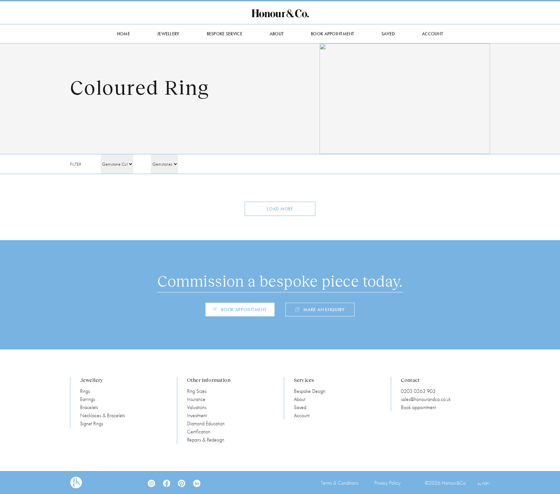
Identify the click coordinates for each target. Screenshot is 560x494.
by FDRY (484, 483)
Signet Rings (91, 423)
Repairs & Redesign (205, 439)
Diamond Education (206, 423)
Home (123, 34)
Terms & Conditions (339, 482)
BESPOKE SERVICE (224, 34)
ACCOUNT (432, 34)
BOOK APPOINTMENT (332, 34)
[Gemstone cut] (117, 164)
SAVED (388, 34)
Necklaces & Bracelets (102, 415)
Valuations (196, 407)
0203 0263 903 (418, 391)
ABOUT (277, 34)
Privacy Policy (387, 482)
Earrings (87, 399)
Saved (300, 407)
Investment (197, 415)
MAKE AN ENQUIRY (324, 309)
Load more (280, 209)
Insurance (196, 399)
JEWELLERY (168, 34)
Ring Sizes (196, 391)
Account (301, 415)
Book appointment (418, 407)
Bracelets (89, 407)
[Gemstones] (164, 164)
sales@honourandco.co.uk (426, 399)
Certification (198, 431)
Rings (85, 391)
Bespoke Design (309, 391)
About (299, 399)
